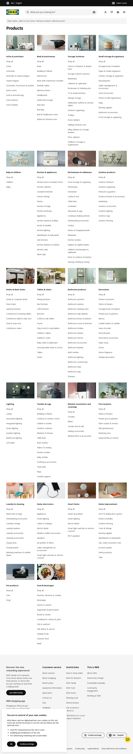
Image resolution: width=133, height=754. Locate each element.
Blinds (70, 421)
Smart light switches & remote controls (50, 556)
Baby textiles (42, 457)
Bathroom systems (76, 299)
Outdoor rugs (104, 216)
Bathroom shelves (75, 333)
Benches (40, 314)
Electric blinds (42, 528)
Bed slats (41, 105)
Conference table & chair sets (18, 318)
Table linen (72, 201)
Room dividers (74, 120)
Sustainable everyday (96, 683)
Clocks (101, 347)
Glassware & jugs (75, 211)
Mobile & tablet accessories (49, 533)
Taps (101, 557)
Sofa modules (12, 105)
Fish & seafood (43, 624)
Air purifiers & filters (45, 543)
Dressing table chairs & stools (49, 347)
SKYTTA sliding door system (110, 514)
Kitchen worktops (44, 211)
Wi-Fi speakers (74, 536)
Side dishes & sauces (46, 629)
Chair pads (41, 467)
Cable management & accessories (108, 86)
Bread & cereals (44, 614)
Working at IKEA (94, 695)
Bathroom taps (74, 371)
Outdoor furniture (106, 182)
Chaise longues (12, 80)
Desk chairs (11, 304)
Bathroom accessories (108, 112)
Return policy (47, 683)
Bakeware (72, 235)
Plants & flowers (106, 304)
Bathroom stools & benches (80, 323)
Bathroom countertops (78, 362)
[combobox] (58, 12)
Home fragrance (105, 352)
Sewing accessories (76, 431)
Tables (39, 352)
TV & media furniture (76, 93)
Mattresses (42, 76)
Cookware (72, 206)
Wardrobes (72, 78)
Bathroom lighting (75, 357)
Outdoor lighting (105, 211)
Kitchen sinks (42, 249)
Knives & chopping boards (79, 230)
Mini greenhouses (106, 428)
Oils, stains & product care (110, 543)
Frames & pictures (106, 299)
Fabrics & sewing (44, 447)
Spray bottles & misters (109, 438)
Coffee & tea (73, 196)
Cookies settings (27, 744)
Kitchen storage (44, 206)
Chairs (39, 357)
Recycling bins (104, 80)
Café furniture (43, 309)
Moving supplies (105, 107)
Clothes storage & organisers (111, 76)
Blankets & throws (45, 433)
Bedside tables (43, 85)
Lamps (9, 414)
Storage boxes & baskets (109, 66)
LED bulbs (10, 442)
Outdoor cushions (44, 428)
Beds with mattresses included (50, 80)
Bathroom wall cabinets (78, 314)
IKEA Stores (71, 693)
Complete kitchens (45, 191)
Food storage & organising (110, 117)
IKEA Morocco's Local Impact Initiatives (75, 717)
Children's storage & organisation (76, 143)
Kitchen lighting (43, 230)
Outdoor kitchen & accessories (112, 196)
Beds (39, 66)
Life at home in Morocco (72, 709)
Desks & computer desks (17, 299)
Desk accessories (106, 93)
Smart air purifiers (75, 514)
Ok (11, 744)
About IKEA (92, 673)
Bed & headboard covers (47, 114)
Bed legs (40, 109)
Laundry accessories (14, 533)
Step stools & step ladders (48, 328)
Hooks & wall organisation (110, 98)
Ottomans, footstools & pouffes (20, 85)
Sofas (8, 66)
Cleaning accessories (15, 538)
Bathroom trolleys (75, 328)
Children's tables (44, 333)
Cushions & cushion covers (48, 418)
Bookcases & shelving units (79, 88)
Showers (71, 376)
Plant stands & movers (108, 423)
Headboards (42, 95)
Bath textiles (73, 352)
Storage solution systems (79, 74)
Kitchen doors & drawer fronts (50, 182)
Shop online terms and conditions (114, 748)
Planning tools (72, 698)
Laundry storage (13, 523)
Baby (8, 187)
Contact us (47, 698)
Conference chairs (13, 328)
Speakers (41, 538)
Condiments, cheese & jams (49, 619)
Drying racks (11, 543)
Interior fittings (43, 196)
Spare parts (47, 693)
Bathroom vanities (76, 304)
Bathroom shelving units (78, 309)
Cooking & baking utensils (79, 216)
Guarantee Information (52, 688)
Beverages (41, 600)
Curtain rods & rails (76, 426)
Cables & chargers (44, 523)
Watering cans (105, 433)
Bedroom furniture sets (47, 119)
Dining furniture (43, 299)
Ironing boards (12, 547)
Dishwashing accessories (78, 220)
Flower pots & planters (108, 314)
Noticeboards (104, 333)
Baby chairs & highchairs (47, 342)
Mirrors (102, 318)
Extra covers (11, 90)
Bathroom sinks (74, 367)
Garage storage (74, 98)
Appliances (41, 216)
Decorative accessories (108, 338)
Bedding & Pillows (44, 71)
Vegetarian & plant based (47, 609)
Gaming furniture (13, 309)
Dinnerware (73, 187)
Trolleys (71, 115)
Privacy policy (67, 748)
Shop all (9, 61)
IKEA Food (70, 688)
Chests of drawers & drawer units (80, 67)
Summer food (43, 638)
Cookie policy (80, 748)
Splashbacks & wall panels (48, 235)
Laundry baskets (13, 528)
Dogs (8, 600)
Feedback (46, 707)
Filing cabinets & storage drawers (78, 131)
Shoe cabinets (74, 137)
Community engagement (92, 689)
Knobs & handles (44, 225)
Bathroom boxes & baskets (79, 318)
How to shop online (74, 673)
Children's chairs (44, 338)
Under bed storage (45, 100)
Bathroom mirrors (75, 338)
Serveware (72, 191)
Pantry (40, 201)
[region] (34, 730)
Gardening (103, 201)
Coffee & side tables (45, 318)
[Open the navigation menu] (124, 12)
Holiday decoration (107, 357)
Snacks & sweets (44, 605)
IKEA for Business (73, 678)
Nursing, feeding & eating (78, 262)
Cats (8, 595)
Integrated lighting (14, 423)
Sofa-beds (10, 71)
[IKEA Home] (12, 12)
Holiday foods (43, 634)
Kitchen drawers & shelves (48, 244)
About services (48, 673)
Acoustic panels (105, 547)
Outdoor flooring (106, 220)
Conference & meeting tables (18, 314)
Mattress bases (43, 90)
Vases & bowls (105, 328)
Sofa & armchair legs (15, 95)
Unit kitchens (42, 240)
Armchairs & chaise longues (18, 76)
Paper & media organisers (110, 71)
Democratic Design (95, 678)
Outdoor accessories (107, 206)
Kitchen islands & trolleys (47, 220)
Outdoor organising (76, 110)
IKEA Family (71, 683)
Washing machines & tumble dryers (18, 553)
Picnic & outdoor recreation (79, 257)
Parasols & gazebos (107, 191)
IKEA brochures (72, 703)
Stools (39, 323)
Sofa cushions (12, 100)
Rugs (39, 471)
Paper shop (103, 342)
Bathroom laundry (75, 347)
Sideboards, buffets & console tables (80, 104)
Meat (39, 643)
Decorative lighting (14, 418)
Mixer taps (41, 254)
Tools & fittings (105, 528)
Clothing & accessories (46, 462)
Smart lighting (12, 428)
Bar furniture (42, 304)
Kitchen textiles (74, 240)
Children (9, 182)
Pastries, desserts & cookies (49, 595)
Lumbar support (44, 476)
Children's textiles (44, 423)
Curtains (71, 416)
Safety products (105, 552)
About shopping (49, 678)
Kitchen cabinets (44, 187)
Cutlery (71, 225)
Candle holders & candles (109, 323)
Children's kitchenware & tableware (78, 251)
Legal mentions (93, 748)
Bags (101, 102)
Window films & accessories (79, 436)
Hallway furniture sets (77, 124)
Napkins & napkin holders (78, 244)
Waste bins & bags (14, 514)
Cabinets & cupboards (77, 83)
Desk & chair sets (13, 323)
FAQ (44, 703)
